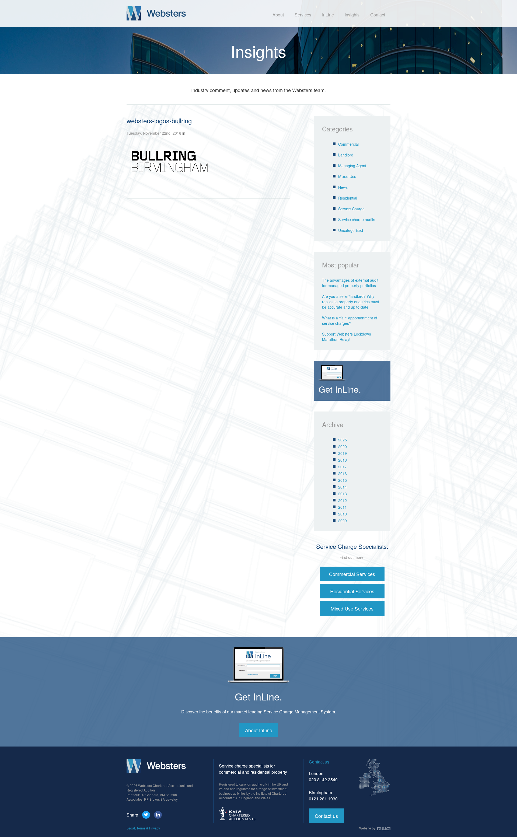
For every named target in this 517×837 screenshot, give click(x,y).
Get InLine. (258, 696)
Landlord (345, 155)
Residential (347, 198)
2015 (342, 480)
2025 (342, 439)
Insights (352, 15)
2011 (342, 507)
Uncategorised (350, 230)
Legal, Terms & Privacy (143, 828)
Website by (367, 828)
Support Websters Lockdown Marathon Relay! (346, 336)
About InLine (258, 730)
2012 (342, 500)
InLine (328, 15)
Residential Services (352, 591)
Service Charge (351, 208)
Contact (377, 15)
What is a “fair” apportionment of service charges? (349, 320)
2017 (342, 466)
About (278, 15)
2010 (342, 514)
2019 (342, 453)
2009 (342, 520)
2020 (342, 446)
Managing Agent (352, 165)
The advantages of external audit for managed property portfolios (350, 282)
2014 (342, 487)
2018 (342, 460)
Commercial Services (352, 573)
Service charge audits (356, 219)
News (343, 187)
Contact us (326, 815)
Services (303, 15)
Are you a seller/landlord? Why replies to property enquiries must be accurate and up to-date (350, 302)
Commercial (348, 144)
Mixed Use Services (352, 608)
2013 (342, 493)
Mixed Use (347, 176)
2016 (342, 473)
